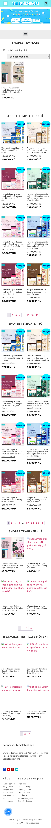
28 (32, 523)
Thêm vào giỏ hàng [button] (2, 258)
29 (37, 523)
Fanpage (38, 778)
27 (27, 523)
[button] (5, 3)
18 (32, 315)
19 (37, 315)
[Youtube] (8, 769)
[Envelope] (16, 769)
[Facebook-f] (4, 769)
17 (28, 315)
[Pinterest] (12, 769)
